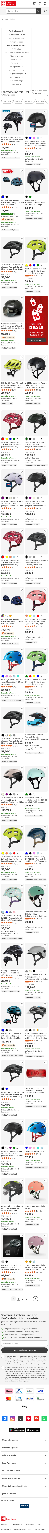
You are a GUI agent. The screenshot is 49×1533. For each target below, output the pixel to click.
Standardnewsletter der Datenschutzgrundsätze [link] (32, 1360)
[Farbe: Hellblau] (37, 137)
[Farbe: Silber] (30, 556)
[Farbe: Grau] (34, 556)
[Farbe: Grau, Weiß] (6, 735)
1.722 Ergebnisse (8, 95)
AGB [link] (39, 1524)
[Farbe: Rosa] (10, 676)
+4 (41, 557)
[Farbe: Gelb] (26, 265)
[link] (34, 3)
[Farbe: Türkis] (18, 676)
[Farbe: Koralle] (10, 556)
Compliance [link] (17, 1524)
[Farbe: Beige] (10, 497)
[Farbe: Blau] (30, 137)
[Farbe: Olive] (30, 1261)
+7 (41, 265)
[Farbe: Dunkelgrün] (26, 438)
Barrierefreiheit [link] (39, 1529)
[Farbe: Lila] (2, 497)
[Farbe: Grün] (30, 196)
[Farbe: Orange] (10, 615)
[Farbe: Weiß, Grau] (26, 1030)
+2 (41, 138)
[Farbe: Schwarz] (26, 137)
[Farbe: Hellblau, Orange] (10, 735)
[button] (7, 101)
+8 (17, 557)
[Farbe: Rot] (30, 265)
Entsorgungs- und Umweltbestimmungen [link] (16, 1529)
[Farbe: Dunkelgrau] (34, 438)
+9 (41, 971)
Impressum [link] (5, 1524)
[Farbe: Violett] (34, 137)
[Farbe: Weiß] (34, 196)
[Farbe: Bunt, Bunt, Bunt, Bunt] (2, 615)
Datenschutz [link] (30, 1524)
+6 (17, 498)
